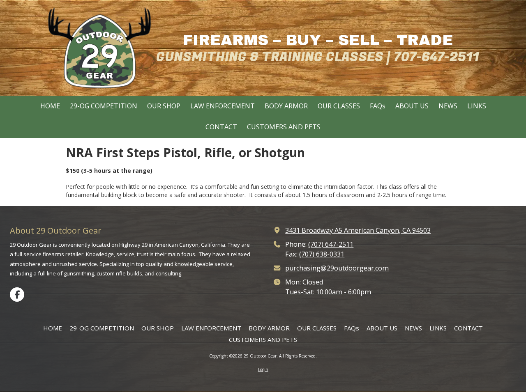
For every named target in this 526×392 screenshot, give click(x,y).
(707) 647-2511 (330, 244)
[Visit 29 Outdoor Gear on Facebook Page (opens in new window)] (17, 294)
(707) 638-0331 (321, 254)
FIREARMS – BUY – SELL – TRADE (318, 40)
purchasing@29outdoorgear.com (337, 268)
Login (263, 369)
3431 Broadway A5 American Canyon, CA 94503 (358, 230)
